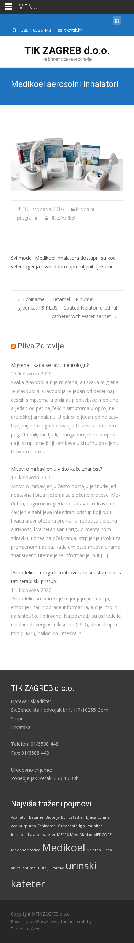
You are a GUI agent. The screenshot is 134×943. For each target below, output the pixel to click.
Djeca (91, 817)
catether (77, 817)
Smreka (57, 868)
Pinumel (29, 868)
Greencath (68, 825)
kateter (49, 834)
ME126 (63, 834)
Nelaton (94, 849)
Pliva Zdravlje (41, 345)
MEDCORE (102, 834)
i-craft (81, 921)
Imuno (17, 834)
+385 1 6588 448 (35, 30)
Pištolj (43, 868)
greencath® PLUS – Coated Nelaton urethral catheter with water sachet (67, 311)
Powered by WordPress (34, 921)
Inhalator (32, 834)
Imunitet (94, 825)
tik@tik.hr (73, 30)
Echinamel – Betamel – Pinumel (55, 299)
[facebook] (117, 22)
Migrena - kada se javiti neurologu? (50, 365)
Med (74, 834)
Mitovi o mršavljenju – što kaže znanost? (56, 468)
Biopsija (52, 817)
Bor (64, 817)
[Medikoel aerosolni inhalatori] (67, 157)
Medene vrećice (26, 849)
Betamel (36, 817)
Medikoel (63, 847)
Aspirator (19, 817)
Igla (82, 825)
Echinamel (47, 825)
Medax (86, 834)
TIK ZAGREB (62, 217)
